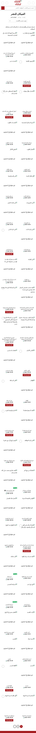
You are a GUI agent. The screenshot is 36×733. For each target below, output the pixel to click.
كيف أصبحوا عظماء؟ (26, 430)
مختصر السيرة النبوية (26, 716)
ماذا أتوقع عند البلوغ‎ (9, 545)
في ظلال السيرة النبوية (9, 716)
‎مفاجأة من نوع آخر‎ (27, 490)
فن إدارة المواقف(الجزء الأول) (26, 460)
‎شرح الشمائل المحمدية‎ (27, 143)
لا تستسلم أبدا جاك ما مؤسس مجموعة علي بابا (9, 280)
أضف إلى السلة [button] (27, 85)
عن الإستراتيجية (9, 196)
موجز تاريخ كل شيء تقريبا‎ (9, 460)
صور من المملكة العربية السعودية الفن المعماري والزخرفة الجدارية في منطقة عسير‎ (9, 339)
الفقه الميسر (9, 686)
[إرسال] (3, 8)
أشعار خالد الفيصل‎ (9, 518)
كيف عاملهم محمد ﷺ (9, 490)
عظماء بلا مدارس (9, 370)
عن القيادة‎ (27, 279)
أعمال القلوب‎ (27, 169)
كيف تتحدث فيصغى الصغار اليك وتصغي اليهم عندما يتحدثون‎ (27, 308)
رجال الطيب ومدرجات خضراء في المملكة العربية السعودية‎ (27, 338)
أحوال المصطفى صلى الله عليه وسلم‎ (9, 112)
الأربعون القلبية (27, 81)
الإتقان (26, 400)
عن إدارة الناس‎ (9, 249)
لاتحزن (9, 659)
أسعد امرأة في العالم (27, 659)
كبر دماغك (9, 576)
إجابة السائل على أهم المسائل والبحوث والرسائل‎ (27, 545)
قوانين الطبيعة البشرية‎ (27, 518)
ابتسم (26, 686)
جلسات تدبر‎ (9, 81)
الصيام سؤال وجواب (26, 111)
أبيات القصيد (27, 632)
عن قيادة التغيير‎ (9, 223)
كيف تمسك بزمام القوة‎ (27, 576)
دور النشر (19, 17)
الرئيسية (24, 17)
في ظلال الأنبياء (27, 196)
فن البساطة (9, 400)
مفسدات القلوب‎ (9, 143)
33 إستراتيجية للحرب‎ (9, 430)
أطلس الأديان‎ (27, 370)
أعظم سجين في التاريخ (9, 632)
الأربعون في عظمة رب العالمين (26, 53)
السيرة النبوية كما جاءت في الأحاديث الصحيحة (9, 53)
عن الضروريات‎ (27, 223)
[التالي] (14, 726)
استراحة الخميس (9, 604)
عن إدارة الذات (27, 249)
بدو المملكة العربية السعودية (9, 308)
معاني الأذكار (9, 169)
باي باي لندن (27, 604)
